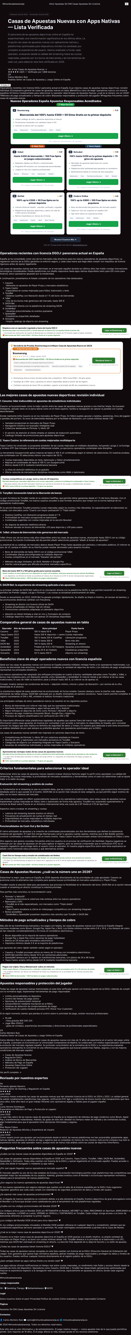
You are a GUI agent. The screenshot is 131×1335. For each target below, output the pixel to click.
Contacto (101, 1299)
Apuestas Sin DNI (63, 4)
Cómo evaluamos (68, 1299)
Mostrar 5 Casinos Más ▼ (65, 240)
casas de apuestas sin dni (29, 843)
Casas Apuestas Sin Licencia (86, 4)
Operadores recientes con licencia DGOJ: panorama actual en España (34, 88)
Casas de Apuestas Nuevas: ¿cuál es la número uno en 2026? (98, 93)
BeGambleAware (34, 1288)
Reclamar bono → (104, 360)
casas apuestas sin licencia (31, 723)
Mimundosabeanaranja (13, 4)
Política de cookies (50, 1299)
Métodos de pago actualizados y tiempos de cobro (25, 95)
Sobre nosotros (7, 1299)
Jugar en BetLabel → (114, 481)
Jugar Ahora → (65, 136)
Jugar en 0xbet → (114, 573)
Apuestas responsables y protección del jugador (76, 95)
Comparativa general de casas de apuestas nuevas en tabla (39, 90)
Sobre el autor (22, 1299)
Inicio (51, 4)
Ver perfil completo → (10, 1072)
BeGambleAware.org (80, 245)
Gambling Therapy (14, 1288)
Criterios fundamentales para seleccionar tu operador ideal (38, 93)
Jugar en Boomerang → (114, 330)
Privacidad (35, 1299)
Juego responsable (87, 1299)
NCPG (48, 1288)
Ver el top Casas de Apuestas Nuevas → (27, 69)
